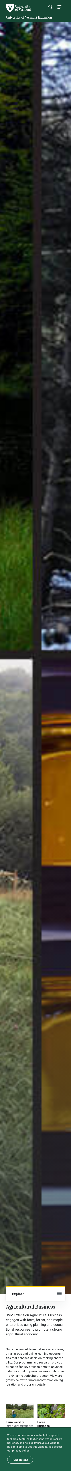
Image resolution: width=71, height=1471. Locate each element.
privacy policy (20, 1450)
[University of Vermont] (18, 11)
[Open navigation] (59, 1293)
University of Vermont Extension (29, 17)
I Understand (20, 1459)
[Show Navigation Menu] (59, 7)
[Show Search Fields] (50, 7)
